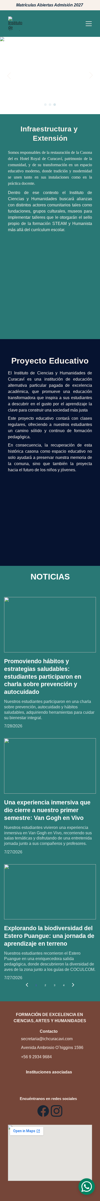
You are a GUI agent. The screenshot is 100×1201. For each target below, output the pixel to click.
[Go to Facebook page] (43, 1111)
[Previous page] (27, 985)
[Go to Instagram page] (56, 1111)
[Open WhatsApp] (86, 1186)
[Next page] (73, 985)
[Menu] (89, 23)
